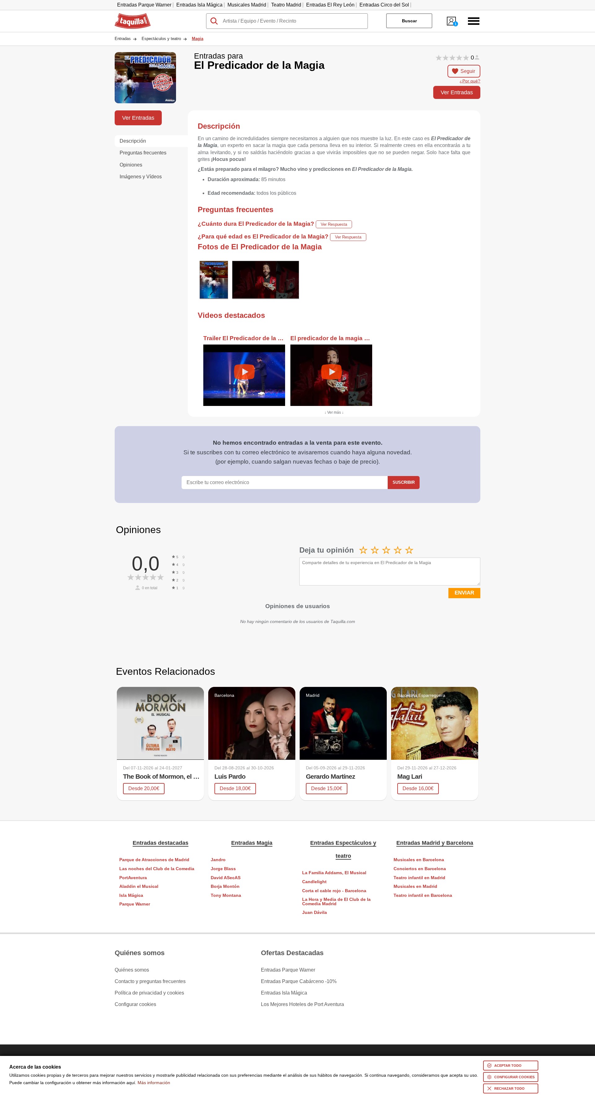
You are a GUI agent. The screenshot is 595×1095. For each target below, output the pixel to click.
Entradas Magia (251, 843)
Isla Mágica (131, 895)
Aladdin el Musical (138, 886)
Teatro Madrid (286, 4)
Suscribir (404, 482)
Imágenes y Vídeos (141, 176)
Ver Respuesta (334, 224)
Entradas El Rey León (330, 4)
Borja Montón (225, 886)
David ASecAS (225, 877)
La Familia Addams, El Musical (334, 872)
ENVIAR (464, 593)
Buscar (409, 20)
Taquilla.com (129, 15)
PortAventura (133, 877)
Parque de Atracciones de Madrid (154, 859)
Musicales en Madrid (415, 886)
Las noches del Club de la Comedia (156, 868)
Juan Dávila (314, 912)
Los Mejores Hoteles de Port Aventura (302, 1004)
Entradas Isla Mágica (199, 4)
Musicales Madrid (246, 4)
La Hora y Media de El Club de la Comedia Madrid (336, 901)
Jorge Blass (223, 868)
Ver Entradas (457, 92)
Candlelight (314, 881)
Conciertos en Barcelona (420, 868)
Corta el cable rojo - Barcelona (334, 890)
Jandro (218, 859)
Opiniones (131, 164)
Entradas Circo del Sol (384, 4)
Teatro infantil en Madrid (419, 877)
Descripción (133, 141)
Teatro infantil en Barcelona (423, 895)
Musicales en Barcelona (419, 859)
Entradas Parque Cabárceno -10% (299, 981)
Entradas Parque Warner (144, 4)
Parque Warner (134, 904)
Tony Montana (226, 895)
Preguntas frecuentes (143, 152)
